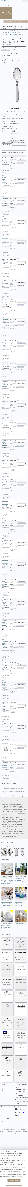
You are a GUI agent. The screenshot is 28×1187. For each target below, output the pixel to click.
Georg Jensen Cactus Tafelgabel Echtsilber (5, 160)
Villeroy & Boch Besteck (7, 1075)
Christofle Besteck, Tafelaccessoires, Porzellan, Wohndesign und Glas (20, 957)
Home (2, 4)
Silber (6, 806)
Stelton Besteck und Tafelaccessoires (21, 1036)
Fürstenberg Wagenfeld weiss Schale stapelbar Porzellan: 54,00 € (7, 882)
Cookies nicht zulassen (14, 1184)
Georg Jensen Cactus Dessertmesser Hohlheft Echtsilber (5, 343)
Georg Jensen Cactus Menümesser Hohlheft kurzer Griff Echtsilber (6, 241)
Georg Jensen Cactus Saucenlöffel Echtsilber (5, 665)
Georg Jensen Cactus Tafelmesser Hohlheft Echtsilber (5, 180)
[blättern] (1, 851)
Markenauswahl (12, 4)
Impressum (18, 1103)
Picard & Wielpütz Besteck (7, 1048)
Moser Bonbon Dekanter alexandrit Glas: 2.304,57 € (20, 903)
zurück (3, 1084)
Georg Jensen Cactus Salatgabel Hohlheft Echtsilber (5, 602)
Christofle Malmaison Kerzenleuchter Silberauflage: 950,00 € (20, 880)
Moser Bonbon (20, 899)
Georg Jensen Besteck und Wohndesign (7, 943)
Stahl (19, 821)
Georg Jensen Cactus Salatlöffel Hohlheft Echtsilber (5, 623)
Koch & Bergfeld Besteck (21, 982)
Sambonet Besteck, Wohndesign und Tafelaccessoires (21, 1024)
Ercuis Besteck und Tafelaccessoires (7, 970)
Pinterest (20, 1115)
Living (14, 49)
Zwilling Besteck (21, 1062)
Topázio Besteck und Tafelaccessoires (21, 970)
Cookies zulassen (14, 1180)
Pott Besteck (7, 1009)
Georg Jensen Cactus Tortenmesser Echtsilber (5, 725)
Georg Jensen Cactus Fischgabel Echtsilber (5, 443)
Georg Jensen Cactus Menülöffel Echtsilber (5, 201)
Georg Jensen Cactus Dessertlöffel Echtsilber (5, 282)
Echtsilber (4, 804)
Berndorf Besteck (20, 1009)
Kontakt (17, 1087)
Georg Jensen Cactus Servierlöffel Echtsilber (5, 582)
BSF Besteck (20, 1075)
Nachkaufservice (7, 36)
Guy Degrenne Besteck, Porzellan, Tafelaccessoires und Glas (7, 1024)
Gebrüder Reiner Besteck (21, 995)
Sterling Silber (4, 5)
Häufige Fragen (20, 1089)
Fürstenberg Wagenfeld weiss (7, 877)
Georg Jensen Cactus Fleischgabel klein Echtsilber (5, 523)
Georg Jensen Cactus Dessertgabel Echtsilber (5, 302)
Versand (19, 133)
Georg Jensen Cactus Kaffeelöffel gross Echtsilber (6, 364)
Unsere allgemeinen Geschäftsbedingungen (21, 1095)
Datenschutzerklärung (21, 1101)
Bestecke (6, 4)
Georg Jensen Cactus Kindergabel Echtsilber (5, 503)
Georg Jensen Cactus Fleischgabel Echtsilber (5, 542)
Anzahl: (4, 142)
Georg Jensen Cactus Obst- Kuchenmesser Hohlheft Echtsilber (5, 482)
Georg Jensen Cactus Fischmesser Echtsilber (5, 462)
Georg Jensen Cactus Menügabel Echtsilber (5, 220)
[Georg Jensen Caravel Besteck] (27, 539)
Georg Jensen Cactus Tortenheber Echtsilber (5, 685)
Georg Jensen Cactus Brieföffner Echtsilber (5, 765)
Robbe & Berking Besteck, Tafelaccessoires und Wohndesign (7, 957)
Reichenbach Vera (20, 923)
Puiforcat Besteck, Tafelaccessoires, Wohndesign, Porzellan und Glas (20, 945)
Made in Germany (16, 32)
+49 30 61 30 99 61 (4, 0)
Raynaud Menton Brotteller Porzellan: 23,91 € (6, 927)
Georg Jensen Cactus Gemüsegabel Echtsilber (5, 562)
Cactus (9, 5)
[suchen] (27, 28)
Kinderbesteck (15, 30)
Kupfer (22, 807)
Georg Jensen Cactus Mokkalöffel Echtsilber (5, 403)
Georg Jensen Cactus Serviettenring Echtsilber (5, 745)
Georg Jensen (20, 4)
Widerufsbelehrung (21, 1099)
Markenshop (6, 47)
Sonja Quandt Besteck (7, 995)
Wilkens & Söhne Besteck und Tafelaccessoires (7, 983)
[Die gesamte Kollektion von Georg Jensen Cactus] (25, 63)
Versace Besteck (21, 1048)
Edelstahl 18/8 (15, 47)
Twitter (20, 1112)
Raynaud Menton (7, 923)
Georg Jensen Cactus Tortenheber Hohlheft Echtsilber (5, 705)
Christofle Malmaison (21, 876)
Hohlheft (9, 819)
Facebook (20, 1109)
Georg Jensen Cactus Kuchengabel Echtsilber (5, 423)
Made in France (6, 34)
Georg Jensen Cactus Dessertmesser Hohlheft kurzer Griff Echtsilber (6, 322)
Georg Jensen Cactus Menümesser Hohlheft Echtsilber (5, 262)
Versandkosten (20, 1091)
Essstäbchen (6, 32)
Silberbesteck (6, 30)
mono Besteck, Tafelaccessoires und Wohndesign (7, 1037)
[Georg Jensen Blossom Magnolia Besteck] (0, 539)
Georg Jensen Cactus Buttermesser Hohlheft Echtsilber (5, 644)
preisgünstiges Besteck (19, 34)
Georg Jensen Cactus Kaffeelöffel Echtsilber (5, 384)
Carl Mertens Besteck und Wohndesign (7, 1063)
